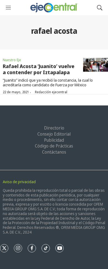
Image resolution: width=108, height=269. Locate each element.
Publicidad (54, 140)
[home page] (54, 7)
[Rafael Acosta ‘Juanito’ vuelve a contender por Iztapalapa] (95, 65)
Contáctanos (54, 152)
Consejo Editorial (54, 134)
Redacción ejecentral (51, 92)
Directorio (54, 128)
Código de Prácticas (54, 146)
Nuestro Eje (12, 59)
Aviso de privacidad (19, 181)
